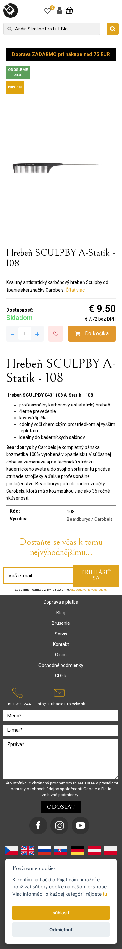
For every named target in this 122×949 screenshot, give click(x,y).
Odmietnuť (61, 929)
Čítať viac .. (77, 289)
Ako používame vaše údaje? (88, 589)
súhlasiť (61, 912)
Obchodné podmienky (60, 665)
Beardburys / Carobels (90, 519)
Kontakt (61, 644)
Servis (61, 633)
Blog (60, 612)
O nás (61, 654)
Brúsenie (61, 623)
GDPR (61, 675)
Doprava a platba (61, 602)
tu (105, 894)
